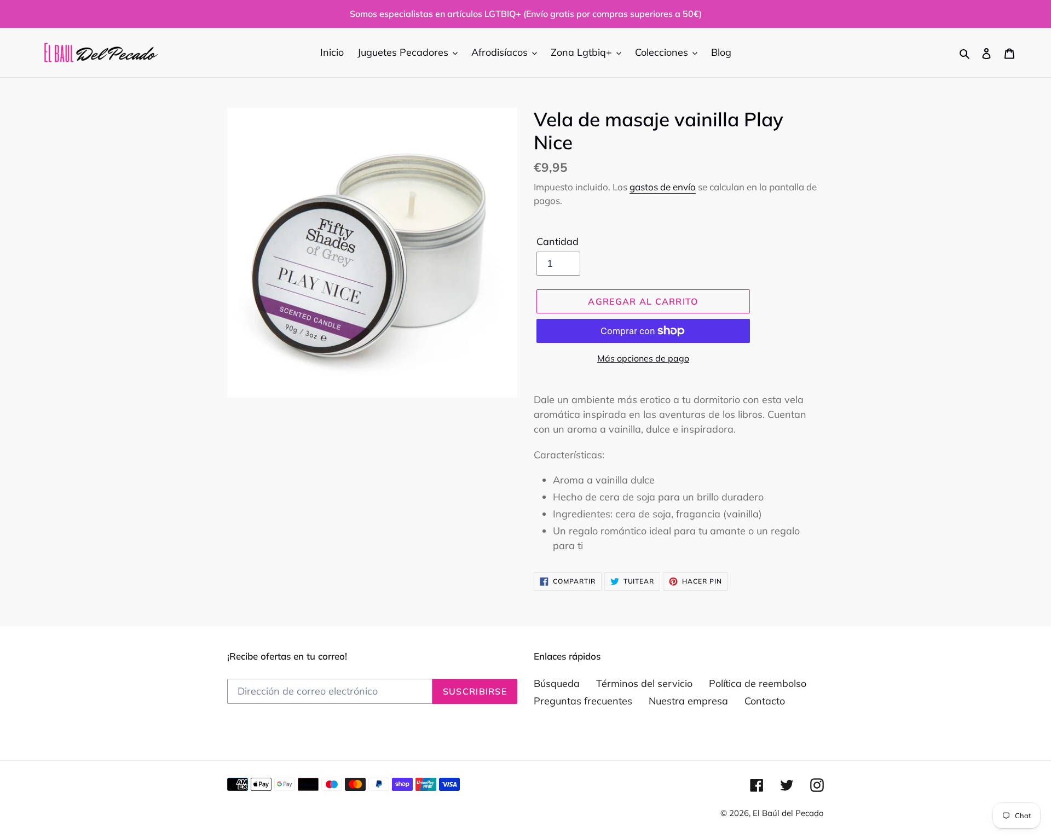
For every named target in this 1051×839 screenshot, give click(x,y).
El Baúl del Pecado (788, 813)
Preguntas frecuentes (583, 701)
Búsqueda (557, 683)
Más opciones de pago (643, 358)
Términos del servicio (644, 683)
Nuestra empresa (688, 701)
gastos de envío (663, 187)
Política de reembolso (757, 683)
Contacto (764, 701)
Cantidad (557, 241)
